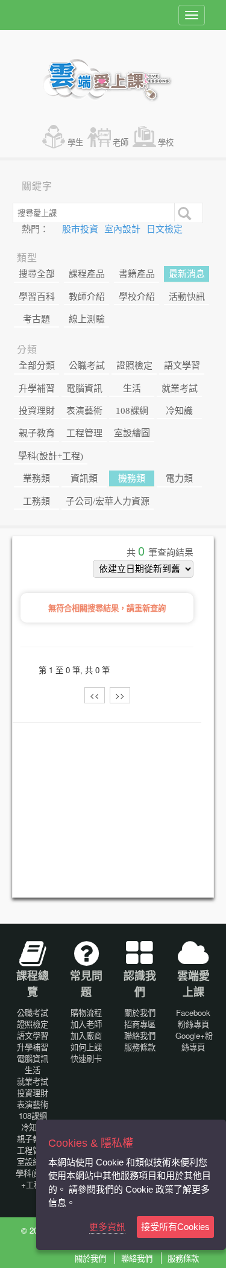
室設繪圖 (132, 433)
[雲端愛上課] (113, 81)
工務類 (36, 501)
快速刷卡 (86, 1058)
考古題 (36, 319)
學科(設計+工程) (50, 456)
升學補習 (37, 388)
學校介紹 (137, 297)
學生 (75, 142)
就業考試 (180, 388)
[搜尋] (183, 212)
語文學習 (182, 365)
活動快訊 (187, 297)
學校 (166, 142)
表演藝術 (84, 411)
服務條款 (139, 1047)
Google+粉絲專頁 (194, 1041)
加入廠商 (86, 1035)
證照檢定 (134, 365)
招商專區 (139, 1024)
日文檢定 (164, 229)
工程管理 (84, 433)
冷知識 (179, 411)
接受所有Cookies (175, 1227)
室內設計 (123, 229)
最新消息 (187, 274)
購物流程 (86, 1012)
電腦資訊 (84, 388)
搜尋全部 (37, 274)
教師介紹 (87, 297)
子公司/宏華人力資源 (107, 501)
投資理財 (37, 411)
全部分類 (37, 365)
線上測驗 (87, 319)
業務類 (36, 478)
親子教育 (37, 433)
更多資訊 (107, 1227)
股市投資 (81, 229)
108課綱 (132, 411)
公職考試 (87, 365)
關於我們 (139, 1012)
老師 (120, 142)
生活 (132, 388)
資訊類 (84, 478)
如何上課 (86, 1047)
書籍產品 (137, 274)
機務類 (131, 478)
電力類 (179, 478)
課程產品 (87, 274)
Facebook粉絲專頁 (193, 1018)
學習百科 (37, 297)
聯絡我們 (139, 1035)
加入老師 (86, 1024)
